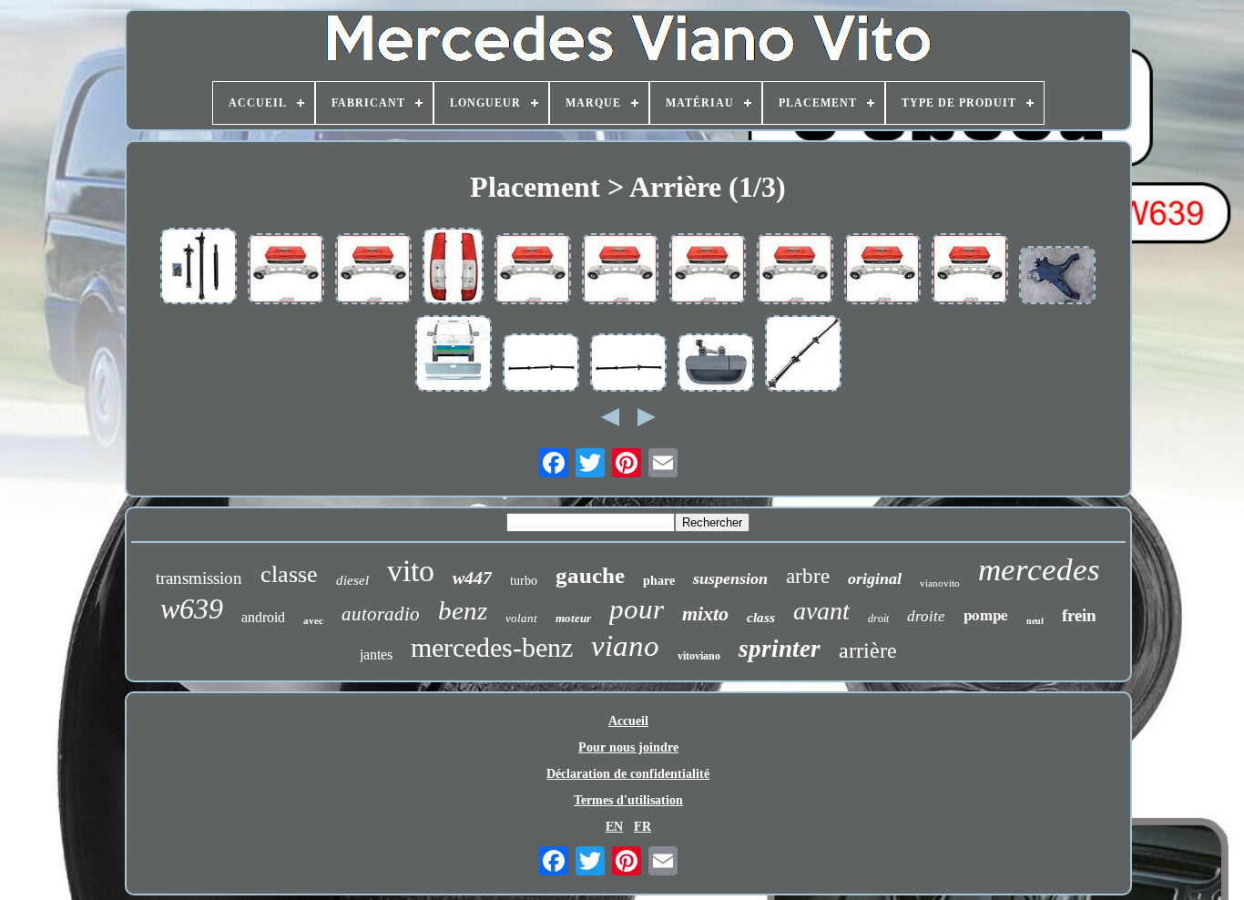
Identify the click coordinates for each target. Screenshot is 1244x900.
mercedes (1039, 570)
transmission (199, 578)
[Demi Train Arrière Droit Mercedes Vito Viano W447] (1057, 277)
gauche (590, 575)
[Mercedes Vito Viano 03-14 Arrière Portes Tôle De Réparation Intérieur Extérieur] (453, 355)
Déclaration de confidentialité (627, 774)
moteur (573, 618)
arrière (868, 650)
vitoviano (699, 655)
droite (926, 616)
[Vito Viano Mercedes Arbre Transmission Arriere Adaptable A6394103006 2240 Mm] (628, 364)
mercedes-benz (492, 647)
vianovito (940, 583)
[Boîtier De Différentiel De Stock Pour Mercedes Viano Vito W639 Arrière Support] (286, 271)
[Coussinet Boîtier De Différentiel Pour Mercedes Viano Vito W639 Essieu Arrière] (882, 271)
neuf (1035, 621)
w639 (191, 608)
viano (625, 645)
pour (636, 609)
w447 (472, 578)
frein (1079, 615)
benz (462, 610)
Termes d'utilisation (628, 800)
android (263, 617)
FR (642, 827)
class (761, 617)
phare (659, 581)
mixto (705, 613)
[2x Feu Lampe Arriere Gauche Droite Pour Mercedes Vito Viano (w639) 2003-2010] (453, 268)
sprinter (780, 648)
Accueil (628, 721)
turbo (523, 581)
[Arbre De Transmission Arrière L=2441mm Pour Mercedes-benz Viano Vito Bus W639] (803, 355)
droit (878, 618)
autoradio (381, 614)
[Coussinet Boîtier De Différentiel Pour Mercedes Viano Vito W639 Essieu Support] (533, 271)
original (875, 578)
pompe (986, 614)
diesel (352, 580)
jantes (376, 654)
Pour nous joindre (628, 747)
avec (313, 620)
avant (821, 611)
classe (289, 574)
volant (521, 618)
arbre (808, 576)
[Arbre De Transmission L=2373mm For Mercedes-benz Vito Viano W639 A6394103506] (198, 268)
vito (410, 571)
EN (614, 827)
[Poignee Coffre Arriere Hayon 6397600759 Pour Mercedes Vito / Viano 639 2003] (716, 364)
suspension (730, 578)
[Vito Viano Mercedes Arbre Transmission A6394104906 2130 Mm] (541, 364)
